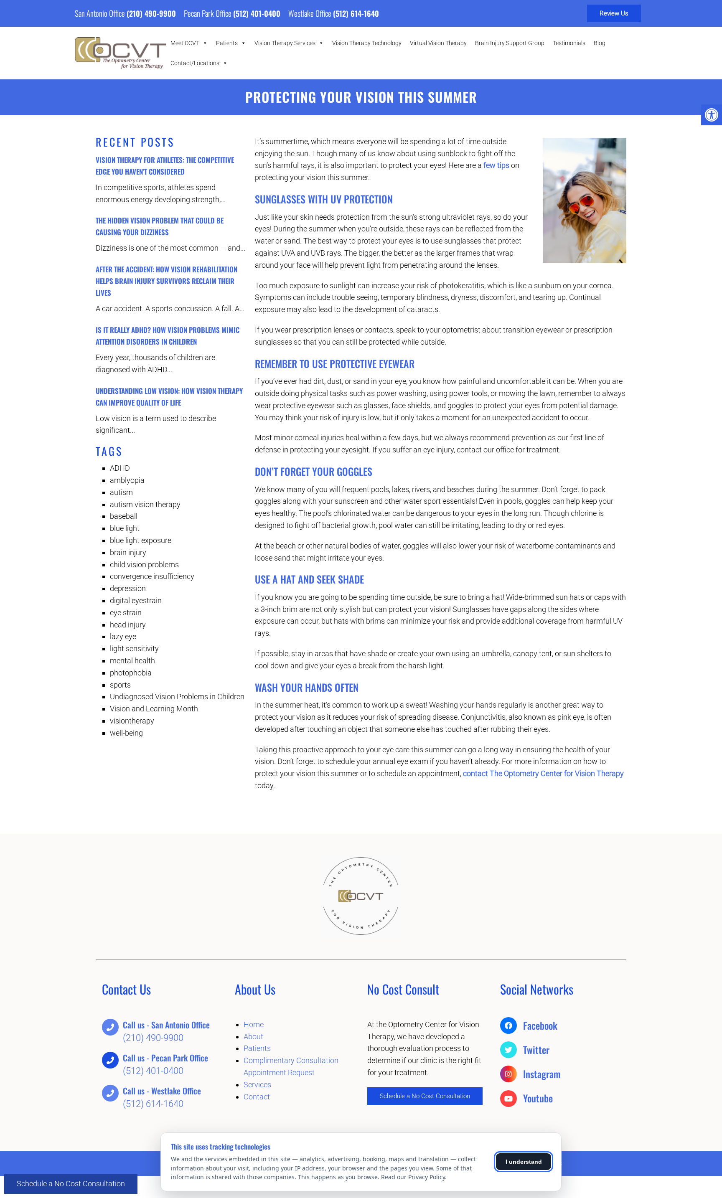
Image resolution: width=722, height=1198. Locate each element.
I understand (524, 1161)
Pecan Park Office (208, 13)
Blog (599, 43)
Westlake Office (310, 13)
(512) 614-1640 (356, 13)
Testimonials (569, 43)
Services (257, 1084)
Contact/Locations (194, 63)
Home (254, 1024)
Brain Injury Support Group (509, 43)
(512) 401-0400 (256, 13)
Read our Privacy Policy (413, 1177)
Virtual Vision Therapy (438, 43)
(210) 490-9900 (151, 13)
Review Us (614, 13)
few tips (496, 165)
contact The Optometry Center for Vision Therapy (543, 773)
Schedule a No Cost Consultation (71, 1183)
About (253, 1036)
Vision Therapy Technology (367, 43)
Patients (227, 43)
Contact (257, 1096)
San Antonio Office (101, 13)
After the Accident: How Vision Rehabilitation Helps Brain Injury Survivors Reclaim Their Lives (166, 281)
